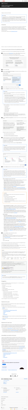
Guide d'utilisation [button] (5, 3)
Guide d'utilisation (5, 383)
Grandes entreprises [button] (3, 398)
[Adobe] (3, 1)
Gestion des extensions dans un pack (19, 226)
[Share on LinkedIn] (15, 376)
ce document (4, 319)
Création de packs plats (7, 237)
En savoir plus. (14, 186)
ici (21, 173)
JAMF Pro (4, 312)
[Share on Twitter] (13, 376)
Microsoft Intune (5, 314)
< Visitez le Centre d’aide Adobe (6, 380)
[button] (22, 1)
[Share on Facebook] (11, 376)
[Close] (22, 407)
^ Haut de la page (25, 378)
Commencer (4, 382)
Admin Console (11, 53)
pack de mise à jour (10, 328)
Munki (4, 313)
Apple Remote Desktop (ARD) (6, 311)
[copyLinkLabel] (17, 376)
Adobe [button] (2, 403)
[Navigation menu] (1, 1)
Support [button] (2, 401)
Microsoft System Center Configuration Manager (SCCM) (10, 310)
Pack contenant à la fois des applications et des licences (11, 135)
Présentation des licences (14, 31)
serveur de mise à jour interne (14, 330)
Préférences (19, 221)
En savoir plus (15, 212)
